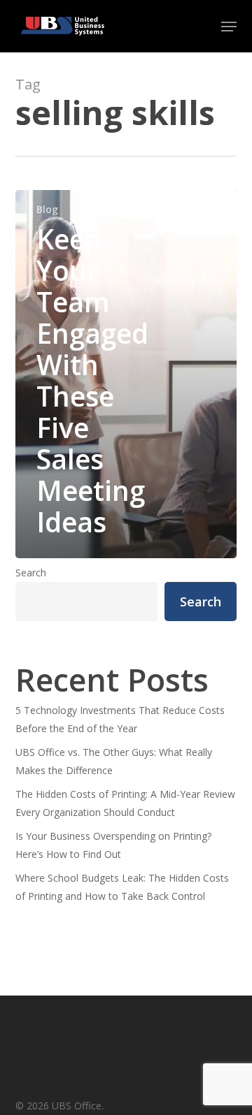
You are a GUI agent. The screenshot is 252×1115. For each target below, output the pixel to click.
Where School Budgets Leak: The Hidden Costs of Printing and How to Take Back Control (122, 887)
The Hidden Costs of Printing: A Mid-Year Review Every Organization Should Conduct (125, 803)
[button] (229, 27)
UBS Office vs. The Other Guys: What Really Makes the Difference (113, 761)
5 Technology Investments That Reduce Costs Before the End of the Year (120, 719)
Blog (47, 209)
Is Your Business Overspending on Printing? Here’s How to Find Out (113, 845)
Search (30, 572)
